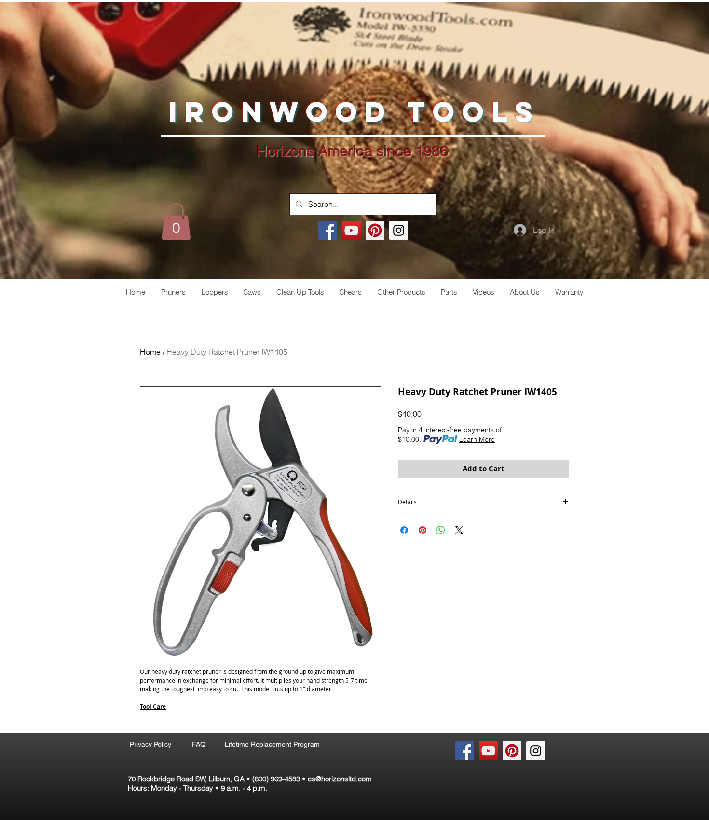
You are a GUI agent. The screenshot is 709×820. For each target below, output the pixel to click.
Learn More (477, 439)
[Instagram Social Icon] (398, 230)
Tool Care (153, 706)
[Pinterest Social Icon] (375, 230)
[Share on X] (459, 530)
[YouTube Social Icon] (351, 230)
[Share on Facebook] (404, 530)
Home (150, 351)
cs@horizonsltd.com (340, 778)
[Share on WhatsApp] (441, 530)
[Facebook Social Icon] (327, 230)
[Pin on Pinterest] (422, 530)
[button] (176, 221)
